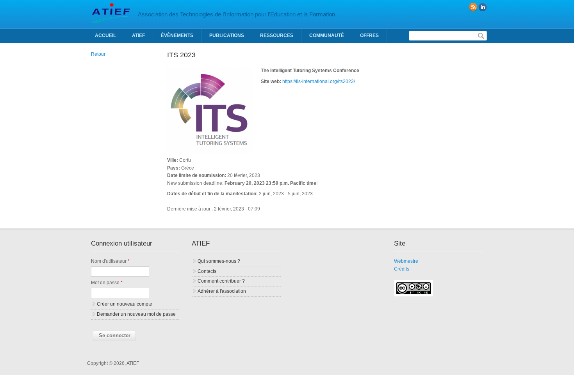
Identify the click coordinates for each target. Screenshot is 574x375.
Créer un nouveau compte (124, 304)
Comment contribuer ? (221, 281)
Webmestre (406, 261)
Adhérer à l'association (222, 291)
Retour (98, 54)
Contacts (207, 271)
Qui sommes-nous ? (219, 261)
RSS (473, 7)
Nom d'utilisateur (110, 261)
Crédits (401, 269)
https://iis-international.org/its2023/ (318, 81)
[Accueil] (110, 21)
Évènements (177, 35)
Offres (369, 35)
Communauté (326, 35)
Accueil (105, 35)
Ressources (276, 35)
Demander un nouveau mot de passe (136, 314)
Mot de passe (107, 282)
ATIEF (138, 35)
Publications (226, 35)
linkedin (482, 7)
